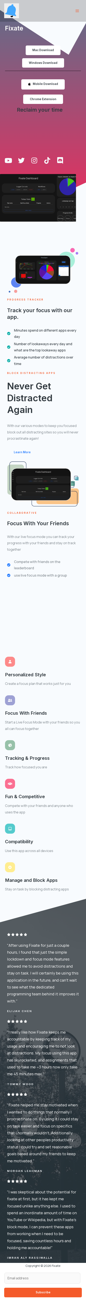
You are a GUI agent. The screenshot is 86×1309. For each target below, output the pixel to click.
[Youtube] (8, 160)
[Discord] (60, 160)
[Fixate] (11, 10)
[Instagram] (34, 160)
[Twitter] (21, 160)
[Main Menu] (77, 11)
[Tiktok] (47, 160)
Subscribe (43, 1292)
